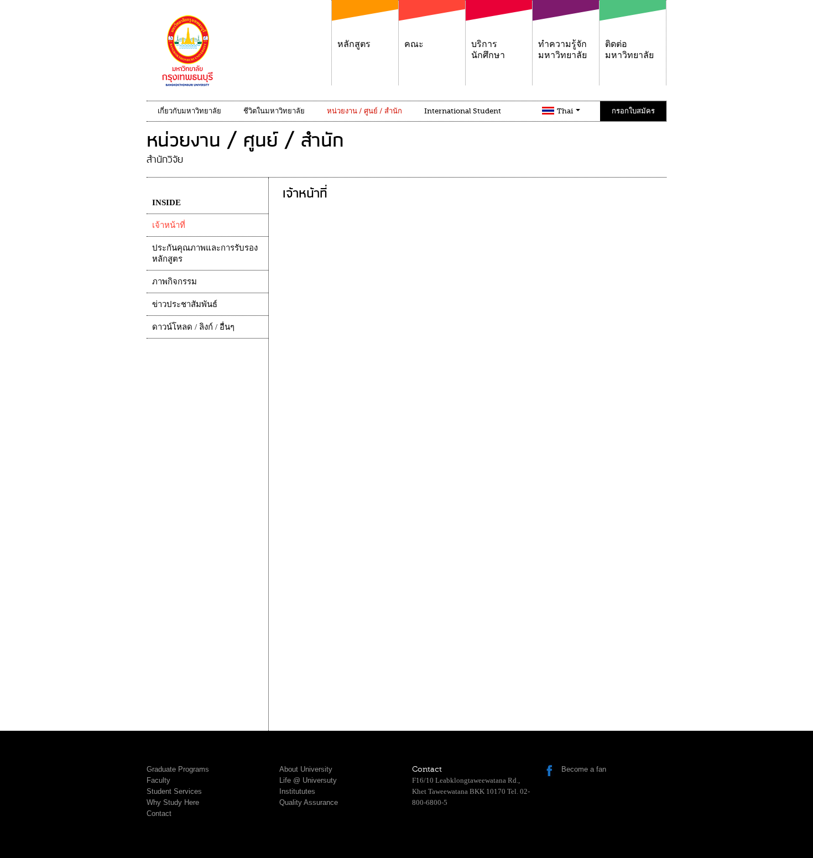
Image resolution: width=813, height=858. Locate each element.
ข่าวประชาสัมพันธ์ (184, 304)
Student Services (174, 791)
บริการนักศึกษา (488, 49)
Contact (159, 813)
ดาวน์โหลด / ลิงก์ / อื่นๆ (193, 327)
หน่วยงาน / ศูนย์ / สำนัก (364, 111)
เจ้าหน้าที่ (168, 225)
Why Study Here (173, 802)
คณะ (414, 44)
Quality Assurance (308, 802)
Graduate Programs (178, 769)
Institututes (297, 791)
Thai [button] (566, 111)
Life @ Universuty (308, 780)
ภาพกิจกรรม (174, 281)
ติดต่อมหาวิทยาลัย (629, 49)
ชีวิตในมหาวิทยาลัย (274, 111)
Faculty (158, 780)
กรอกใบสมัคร (633, 111)
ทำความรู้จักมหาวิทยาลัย (562, 49)
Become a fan (583, 769)
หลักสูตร (354, 44)
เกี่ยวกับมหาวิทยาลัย (189, 111)
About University (305, 769)
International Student (462, 111)
